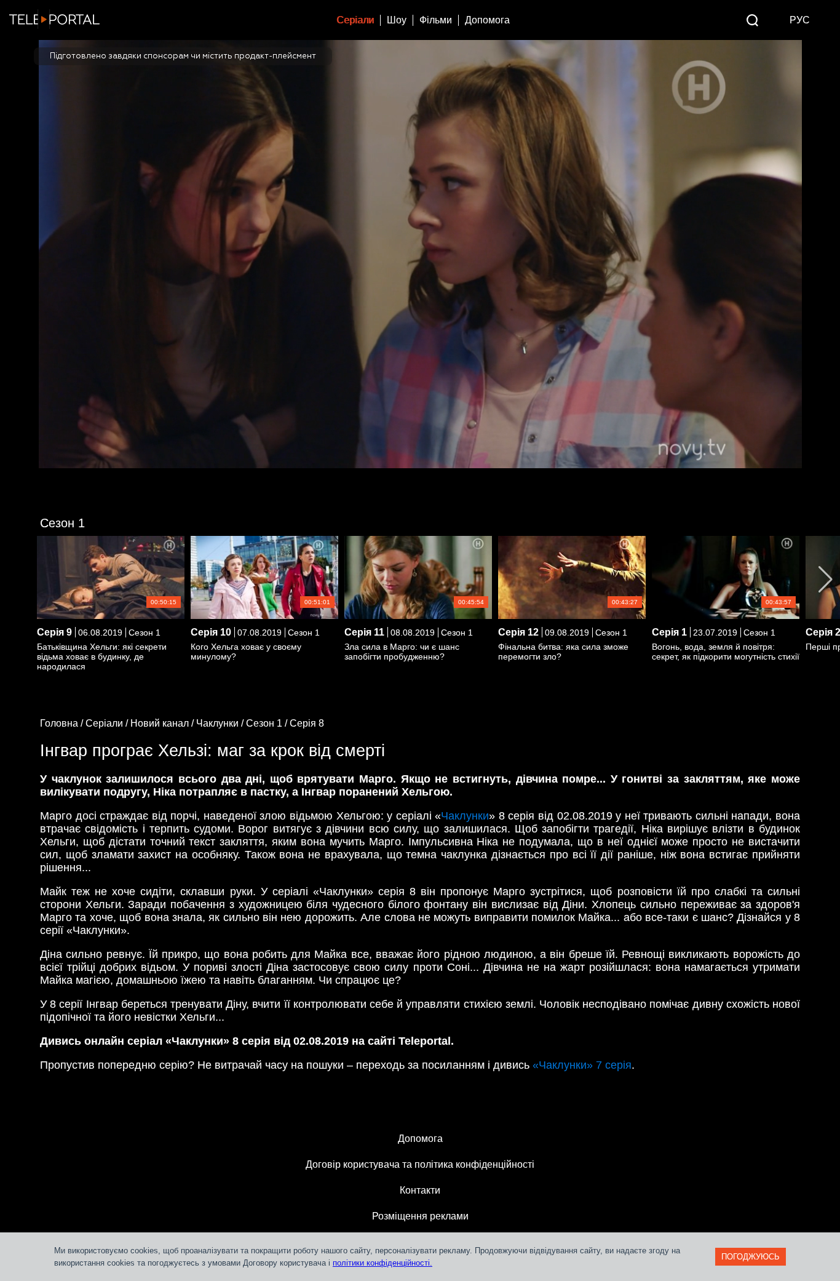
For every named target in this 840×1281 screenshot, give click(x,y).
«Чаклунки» (582, 1065)
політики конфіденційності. (382, 1262)
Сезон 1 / (268, 723)
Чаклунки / (221, 723)
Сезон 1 (62, 523)
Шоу (396, 20)
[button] (825, 579)
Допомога (487, 20)
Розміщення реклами (420, 1216)
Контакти (420, 1190)
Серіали (355, 20)
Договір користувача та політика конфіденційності (420, 1164)
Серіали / (107, 723)
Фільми (435, 20)
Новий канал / (163, 723)
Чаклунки (465, 816)
